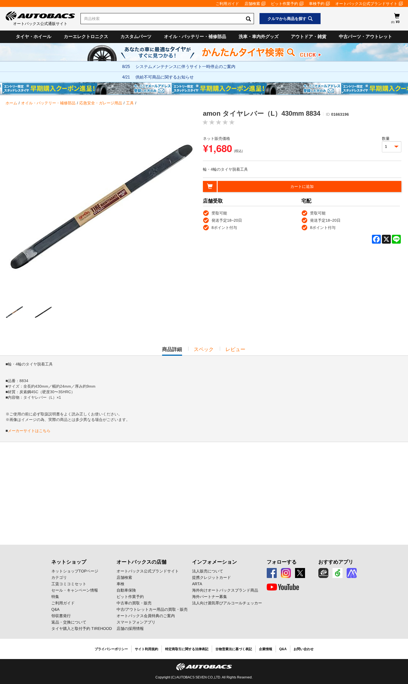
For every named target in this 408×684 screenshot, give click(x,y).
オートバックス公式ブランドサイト (366, 3)
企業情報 (265, 649)
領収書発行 (61, 616)
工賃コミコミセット (68, 584)
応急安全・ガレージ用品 (100, 103)
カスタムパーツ (136, 36)
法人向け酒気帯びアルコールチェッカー (227, 603)
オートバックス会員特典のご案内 (146, 616)
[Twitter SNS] (300, 573)
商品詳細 (172, 351)
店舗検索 (252, 3)
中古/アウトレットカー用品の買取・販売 (152, 609)
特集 (55, 596)
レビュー (235, 349)
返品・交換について (68, 622)
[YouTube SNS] (283, 587)
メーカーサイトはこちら (29, 430)
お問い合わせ (304, 649)
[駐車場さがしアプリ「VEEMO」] (337, 573)
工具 (130, 103)
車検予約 (316, 3)
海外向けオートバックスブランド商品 (225, 590)
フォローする (282, 562)
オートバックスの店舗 (142, 562)
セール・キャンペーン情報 (74, 590)
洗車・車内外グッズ (259, 36)
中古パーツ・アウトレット (365, 36)
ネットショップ (68, 562)
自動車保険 (126, 590)
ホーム (11, 103)
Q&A (55, 609)
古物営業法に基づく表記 (233, 649)
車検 (120, 584)
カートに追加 (302, 186)
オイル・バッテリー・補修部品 (195, 36)
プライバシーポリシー (111, 649)
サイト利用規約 (146, 649)
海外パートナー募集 (209, 596)
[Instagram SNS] (286, 573)
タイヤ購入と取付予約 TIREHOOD (81, 628)
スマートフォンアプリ (136, 622)
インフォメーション (214, 562)
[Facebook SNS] (272, 573)
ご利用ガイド (227, 3)
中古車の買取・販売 (134, 603)
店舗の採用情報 (130, 628)
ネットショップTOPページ (74, 571)
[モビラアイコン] (352, 573)
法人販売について (207, 571)
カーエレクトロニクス (86, 36)
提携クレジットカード (211, 577)
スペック (204, 349)
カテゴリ (59, 577)
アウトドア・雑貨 (308, 36)
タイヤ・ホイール (33, 36)
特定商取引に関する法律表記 (186, 649)
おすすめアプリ (335, 562)
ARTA (197, 584)
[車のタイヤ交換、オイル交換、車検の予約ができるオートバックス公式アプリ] (323, 573)
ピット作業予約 (284, 3)
